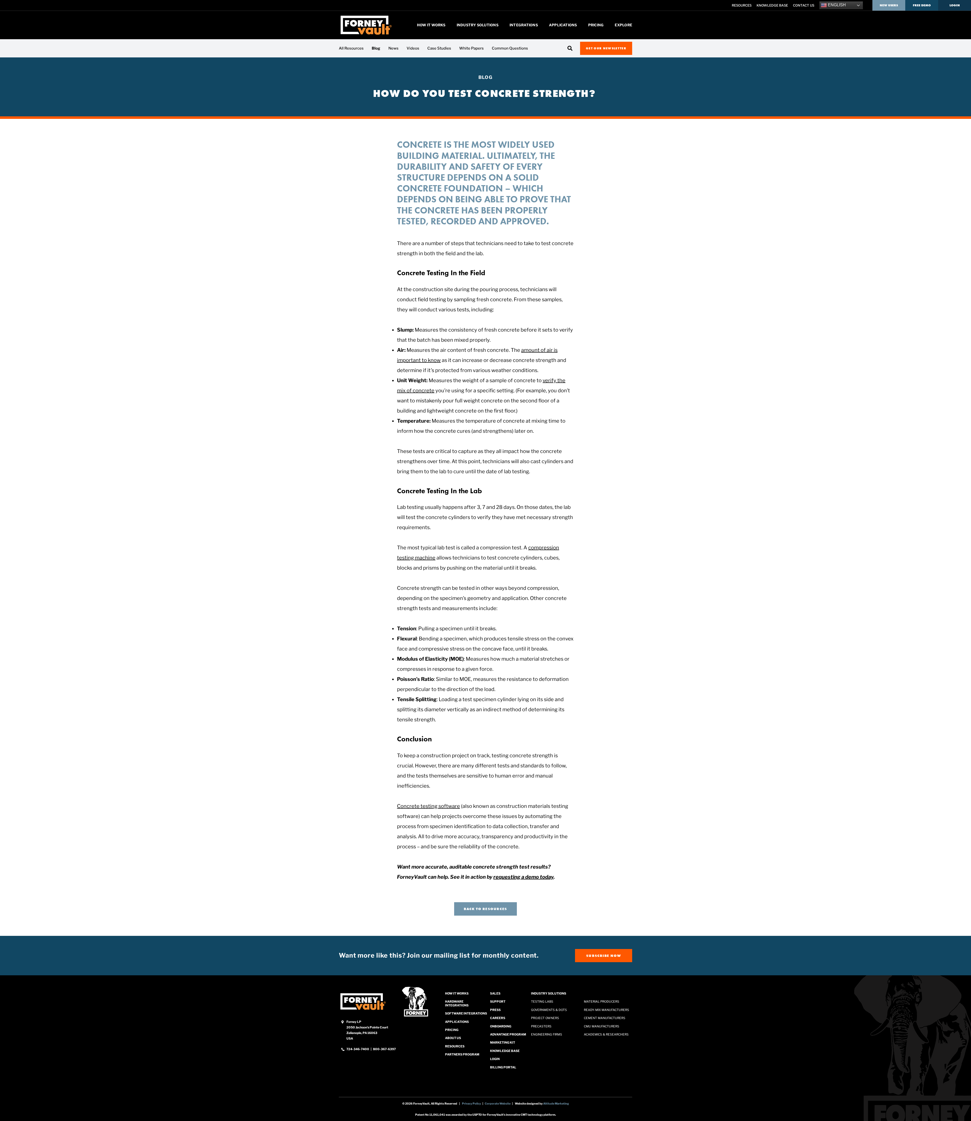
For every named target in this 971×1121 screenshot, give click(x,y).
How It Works (431, 25)
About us (453, 1038)
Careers (497, 1018)
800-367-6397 (384, 1049)
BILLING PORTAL (503, 1067)
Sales (495, 993)
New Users (889, 5)
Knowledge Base (772, 5)
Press (495, 1010)
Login (955, 5)
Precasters (541, 1026)
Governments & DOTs (549, 1010)
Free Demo (922, 5)
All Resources (351, 48)
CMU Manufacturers (601, 1026)
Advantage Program (508, 1034)
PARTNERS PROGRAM (462, 1054)
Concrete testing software (428, 806)
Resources (742, 5)
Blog (376, 48)
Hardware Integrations (457, 1003)
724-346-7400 (358, 1049)
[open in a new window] (363, 1001)
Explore (623, 25)
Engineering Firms (546, 1034)
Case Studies (439, 48)
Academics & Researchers (606, 1034)
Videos (413, 48)
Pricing (596, 25)
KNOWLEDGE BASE (505, 1051)
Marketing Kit (502, 1043)
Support (497, 1002)
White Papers (471, 48)
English (836, 5)
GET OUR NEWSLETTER (606, 48)
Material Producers (601, 1002)
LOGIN (495, 1059)
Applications (563, 25)
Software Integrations (466, 1014)
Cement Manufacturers (604, 1018)
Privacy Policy (471, 1103)
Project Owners (545, 1018)
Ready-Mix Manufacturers (606, 1010)
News (393, 48)
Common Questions (510, 48)
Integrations (524, 25)
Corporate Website (498, 1103)
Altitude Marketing (556, 1103)
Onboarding (500, 1026)
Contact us (803, 5)
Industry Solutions (477, 25)
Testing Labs (542, 1002)
